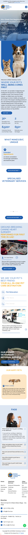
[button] (26, 7)
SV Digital (21, 533)
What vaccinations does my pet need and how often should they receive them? (12, 446)
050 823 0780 (17, 2)
